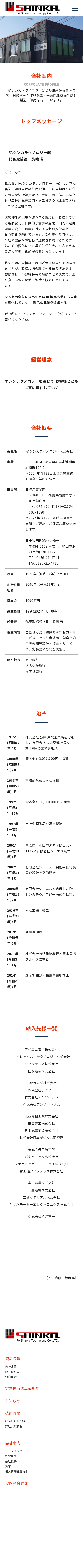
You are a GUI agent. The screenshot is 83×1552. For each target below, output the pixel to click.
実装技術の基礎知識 (22, 1388)
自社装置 (11, 1366)
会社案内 (13, 1443)
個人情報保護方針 (16, 1471)
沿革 (8, 1466)
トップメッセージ (16, 1451)
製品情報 (13, 1358)
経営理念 (11, 1456)
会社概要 (11, 1461)
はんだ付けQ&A (15, 1421)
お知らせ (13, 1400)
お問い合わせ (16, 1483)
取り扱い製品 (14, 1372)
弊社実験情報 (14, 1426)
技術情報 (13, 1413)
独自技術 (11, 1377)
